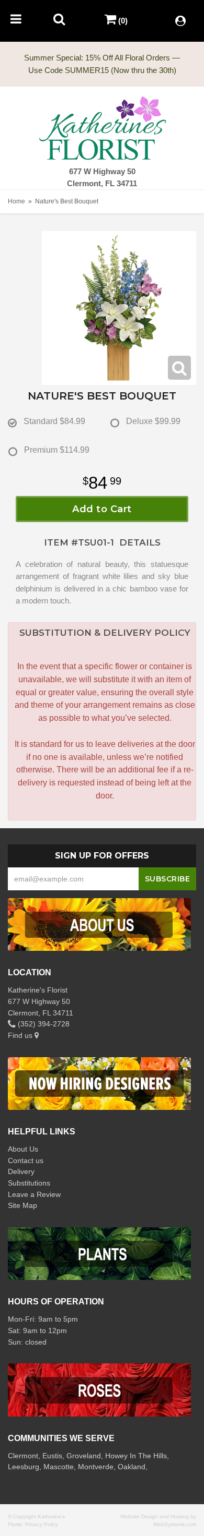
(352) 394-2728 (43, 1024)
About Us (23, 1149)
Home (16, 201)
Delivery (21, 1171)
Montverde (96, 1466)
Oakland (131, 1466)
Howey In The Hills (136, 1456)
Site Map (22, 1205)
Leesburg (23, 1466)
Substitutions (29, 1183)
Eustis (52, 1456)
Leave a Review (34, 1194)
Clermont (23, 1456)
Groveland (83, 1456)
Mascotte (58, 1466)
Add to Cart (102, 509)
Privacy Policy (41, 1524)
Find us (21, 1035)
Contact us (25, 1160)
